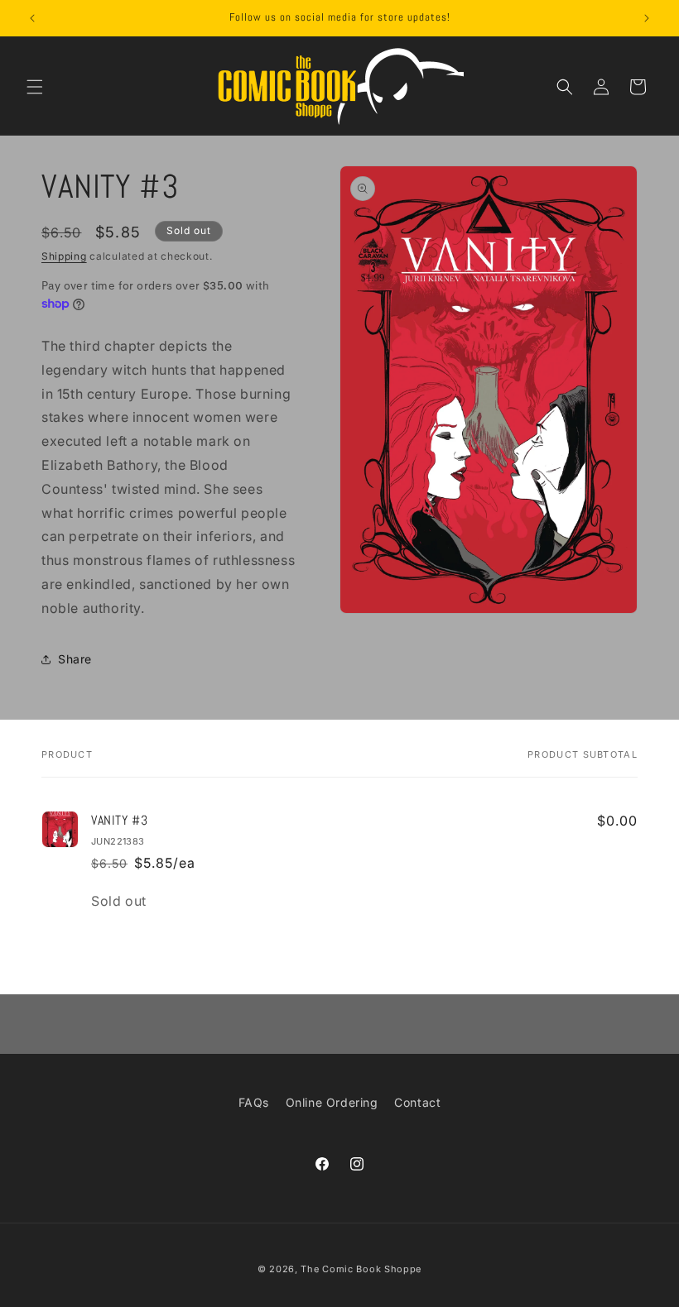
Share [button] (75, 659)
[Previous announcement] (32, 18)
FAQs (253, 1102)
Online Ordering (332, 1102)
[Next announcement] (646, 18)
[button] (35, 87)
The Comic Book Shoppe (361, 1269)
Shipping (64, 256)
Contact (417, 1102)
